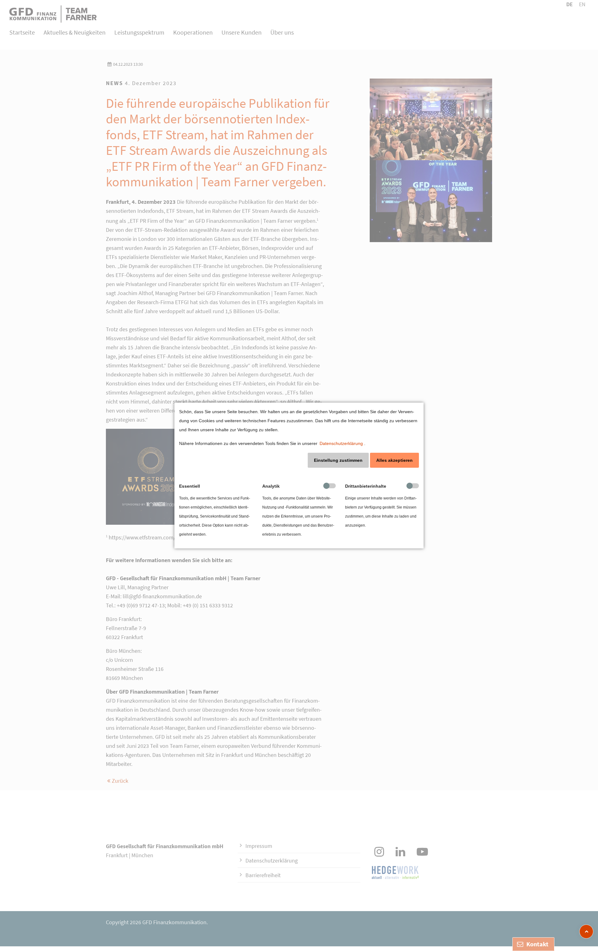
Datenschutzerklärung (341, 443)
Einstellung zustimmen (338, 460)
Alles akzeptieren (394, 460)
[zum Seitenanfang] (586, 932)
